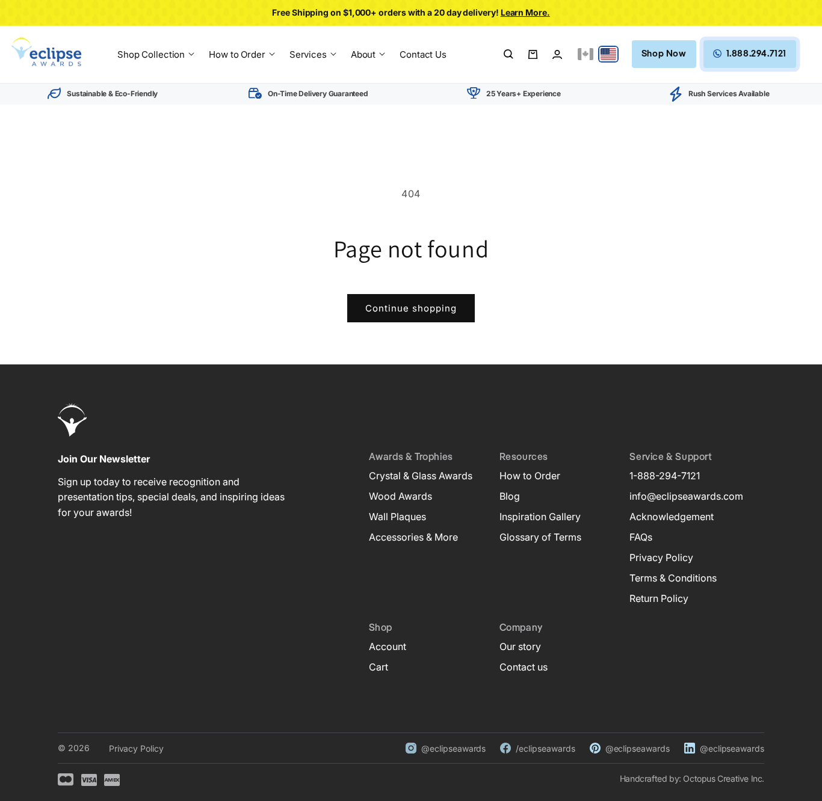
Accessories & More (413, 537)
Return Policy (658, 598)
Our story (520, 646)
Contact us (523, 667)
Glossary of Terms (540, 537)
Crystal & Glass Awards (420, 476)
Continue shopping (411, 308)
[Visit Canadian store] (585, 54)
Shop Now (664, 53)
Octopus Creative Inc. (723, 778)
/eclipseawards (545, 748)
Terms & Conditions (673, 578)
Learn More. (525, 12)
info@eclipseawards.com (686, 496)
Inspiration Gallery (540, 517)
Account (387, 646)
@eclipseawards (453, 748)
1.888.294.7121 (756, 53)
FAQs (640, 537)
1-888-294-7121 (664, 476)
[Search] (508, 54)
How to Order (529, 476)
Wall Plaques (397, 517)
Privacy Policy (661, 557)
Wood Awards (400, 496)
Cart (378, 667)
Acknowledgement (671, 517)
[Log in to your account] (557, 54)
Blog (509, 496)
